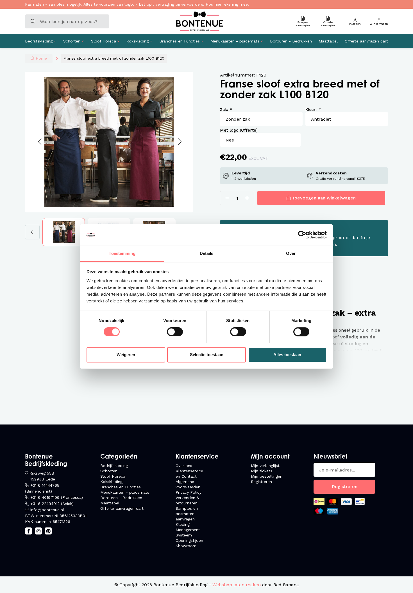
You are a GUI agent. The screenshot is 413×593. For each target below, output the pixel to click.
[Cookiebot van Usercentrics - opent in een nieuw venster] (302, 235)
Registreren (261, 481)
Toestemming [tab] (122, 253)
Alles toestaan (287, 354)
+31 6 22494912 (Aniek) (52, 503)
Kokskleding (137, 41)
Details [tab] (207, 253)
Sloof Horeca (103, 41)
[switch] (175, 331)
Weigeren (126, 354)
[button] (39, 142)
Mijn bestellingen (266, 476)
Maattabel (328, 41)
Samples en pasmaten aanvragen (187, 513)
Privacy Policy (188, 492)
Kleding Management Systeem (188, 529)
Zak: (226, 109)
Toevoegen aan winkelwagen (324, 198)
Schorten (71, 41)
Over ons (184, 465)
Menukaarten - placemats (234, 41)
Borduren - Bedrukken (291, 41)
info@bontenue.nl (47, 509)
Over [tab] (291, 253)
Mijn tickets (261, 471)
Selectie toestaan (206, 354)
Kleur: (312, 109)
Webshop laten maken (236, 584)
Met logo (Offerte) (239, 130)
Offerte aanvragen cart (366, 41)
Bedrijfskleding (39, 41)
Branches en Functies (179, 41)
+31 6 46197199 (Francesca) (56, 497)
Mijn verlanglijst (265, 465)
